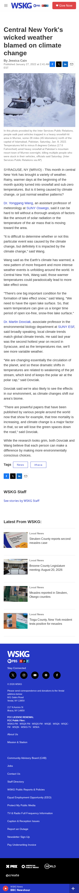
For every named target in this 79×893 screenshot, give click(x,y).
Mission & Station (17, 742)
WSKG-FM (12, 724)
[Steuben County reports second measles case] (16, 540)
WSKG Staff (15, 492)
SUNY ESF (66, 327)
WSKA (36, 727)
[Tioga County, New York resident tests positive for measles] (16, 621)
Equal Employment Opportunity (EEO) (29, 797)
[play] (5, 888)
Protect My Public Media (21, 805)
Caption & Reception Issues (23, 821)
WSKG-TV (26, 727)
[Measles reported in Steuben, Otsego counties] (16, 594)
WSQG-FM (37, 724)
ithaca (38, 464)
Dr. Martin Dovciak (17, 322)
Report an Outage (17, 829)
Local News (36, 533)
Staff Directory (15, 781)
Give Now (65, 5)
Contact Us (13, 773)
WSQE (47, 724)
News (20, 464)
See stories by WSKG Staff (21, 501)
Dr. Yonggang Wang (18, 203)
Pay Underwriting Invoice (21, 844)
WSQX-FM (25, 724)
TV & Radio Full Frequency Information (30, 813)
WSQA (56, 724)
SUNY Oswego (37, 208)
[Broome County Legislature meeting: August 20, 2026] (16, 567)
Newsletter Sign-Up (18, 837)
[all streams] (74, 888)
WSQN (15, 727)
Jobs (10, 766)
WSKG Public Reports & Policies (26, 789)
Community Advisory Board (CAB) (26, 758)
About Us (12, 734)
